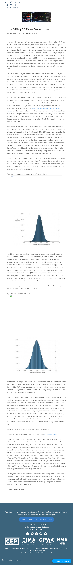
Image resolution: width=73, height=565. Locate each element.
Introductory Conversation (62, 561)
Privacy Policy (26, 548)
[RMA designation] (62, 541)
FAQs (6, 548)
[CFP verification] (12, 541)
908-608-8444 (32, 525)
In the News (15, 548)
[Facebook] (27, 533)
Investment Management (31, 33)
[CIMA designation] (29, 541)
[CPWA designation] (47, 541)
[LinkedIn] (36, 533)
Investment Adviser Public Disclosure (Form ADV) (47, 548)
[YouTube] (40, 533)
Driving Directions (40, 550)
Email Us (43, 525)
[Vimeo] (45, 533)
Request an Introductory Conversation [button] (36, 519)
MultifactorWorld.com (51, 434)
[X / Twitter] (32, 533)
